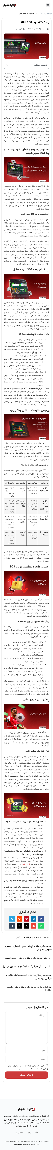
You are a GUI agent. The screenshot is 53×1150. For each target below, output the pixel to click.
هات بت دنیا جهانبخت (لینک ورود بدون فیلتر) (27, 966)
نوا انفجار (49, 13)
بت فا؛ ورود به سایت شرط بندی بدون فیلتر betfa (29, 989)
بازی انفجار (25, 864)
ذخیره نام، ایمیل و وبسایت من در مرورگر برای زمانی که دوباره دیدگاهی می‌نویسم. (28, 1067)
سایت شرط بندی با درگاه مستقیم (34, 937)
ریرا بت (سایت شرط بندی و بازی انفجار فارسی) (27, 958)
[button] (48, 5)
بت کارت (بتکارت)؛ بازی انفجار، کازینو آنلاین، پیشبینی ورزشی (29, 977)
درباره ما (29, 1132)
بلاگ (41, 13)
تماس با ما (18, 1132)
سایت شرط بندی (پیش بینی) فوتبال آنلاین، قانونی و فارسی (28, 948)
